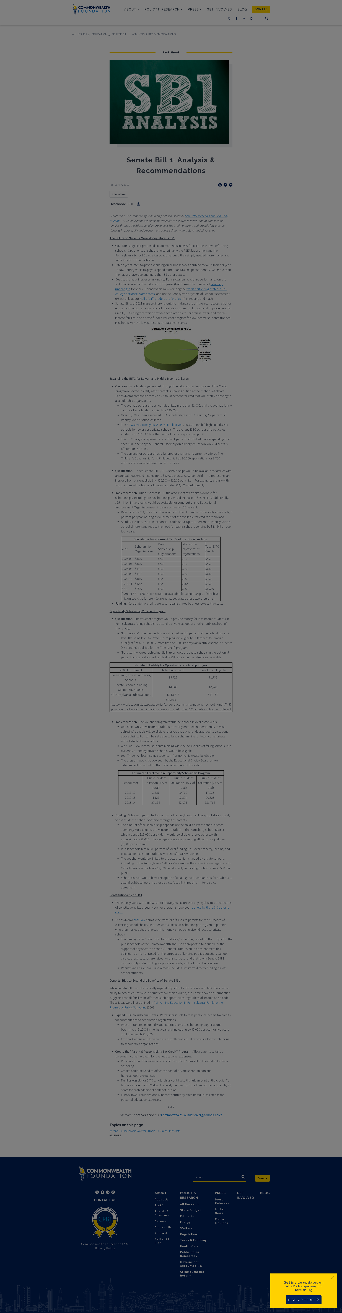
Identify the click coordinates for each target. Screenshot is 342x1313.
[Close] (332, 1278)
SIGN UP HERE (300, 1300)
